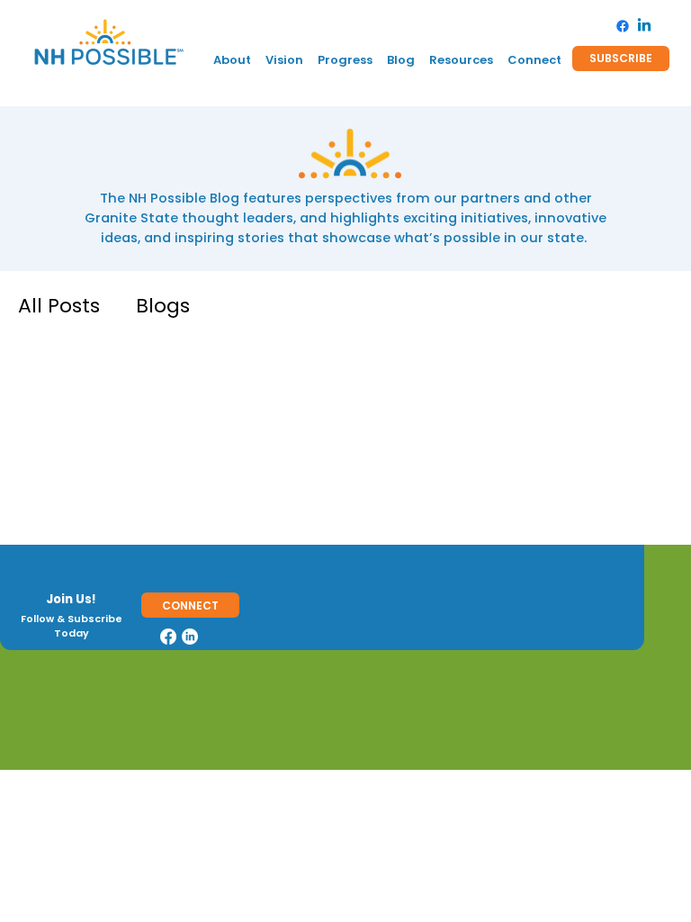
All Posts (59, 306)
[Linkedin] (644, 26)
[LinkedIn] (190, 636)
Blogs (163, 306)
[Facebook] (623, 26)
